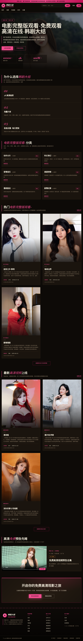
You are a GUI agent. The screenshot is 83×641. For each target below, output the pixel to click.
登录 (74, 5)
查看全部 (79, 210)
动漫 (24, 10)
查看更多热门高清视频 (41, 363)
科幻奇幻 (48, 620)
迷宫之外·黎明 (9, 269)
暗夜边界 (48, 269)
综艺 (19, 10)
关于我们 (53, 638)
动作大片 (48, 617)
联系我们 (59, 638)
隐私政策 (66, 638)
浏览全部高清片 (35, 596)
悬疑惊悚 (48, 625)
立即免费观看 (7, 48)
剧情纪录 (48, 631)
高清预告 (67, 623)
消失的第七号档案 (10, 508)
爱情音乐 (48, 623)
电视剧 (13, 10)
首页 (3, 10)
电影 (8, 10)
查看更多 (6, 163)
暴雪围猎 (7, 342)
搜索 (67, 5)
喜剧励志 (48, 628)
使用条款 (72, 638)
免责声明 (78, 638)
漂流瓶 (6, 435)
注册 (79, 5)
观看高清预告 (20, 48)
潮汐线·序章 (49, 435)
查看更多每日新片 (41, 529)
